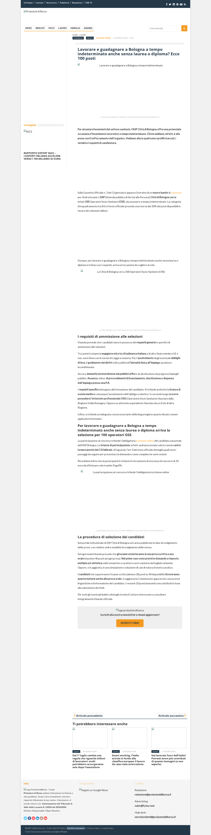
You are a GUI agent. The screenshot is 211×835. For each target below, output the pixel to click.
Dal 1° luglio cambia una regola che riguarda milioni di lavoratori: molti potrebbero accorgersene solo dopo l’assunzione (88, 761)
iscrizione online (145, 440)
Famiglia (75, 28)
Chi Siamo (28, 3)
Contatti (39, 3)
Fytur (64, 831)
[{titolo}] (166, 4)
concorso (176, 192)
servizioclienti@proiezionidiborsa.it (155, 816)
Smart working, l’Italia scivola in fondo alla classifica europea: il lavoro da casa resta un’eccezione (128, 760)
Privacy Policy (93, 828)
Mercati (40, 28)
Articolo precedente (89, 715)
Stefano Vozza (103, 38)
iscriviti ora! (130, 622)
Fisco (52, 28)
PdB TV (89, 3)
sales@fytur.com (144, 805)
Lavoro (62, 28)
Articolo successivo (171, 715)
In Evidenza (78, 38)
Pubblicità (64, 3)
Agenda (88, 28)
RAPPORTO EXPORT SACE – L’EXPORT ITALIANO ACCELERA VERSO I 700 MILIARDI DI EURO (42, 156)
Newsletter (77, 3)
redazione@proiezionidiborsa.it (153, 794)
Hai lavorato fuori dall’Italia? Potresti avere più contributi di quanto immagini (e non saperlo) (168, 760)
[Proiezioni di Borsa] (35, 11)
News (28, 28)
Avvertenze (51, 3)
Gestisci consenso (76, 828)
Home (75, 35)
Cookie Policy (107, 828)
